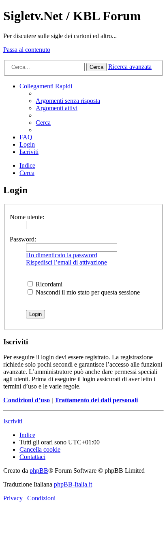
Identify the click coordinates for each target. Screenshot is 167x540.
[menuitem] (68, 100)
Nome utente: (27, 216)
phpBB (39, 470)
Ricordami (48, 284)
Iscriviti (12, 421)
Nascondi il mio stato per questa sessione (87, 292)
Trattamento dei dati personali (96, 400)
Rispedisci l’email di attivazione (66, 262)
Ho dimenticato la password (61, 255)
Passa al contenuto (26, 49)
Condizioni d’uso (26, 400)
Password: (23, 239)
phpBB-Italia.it (73, 484)
